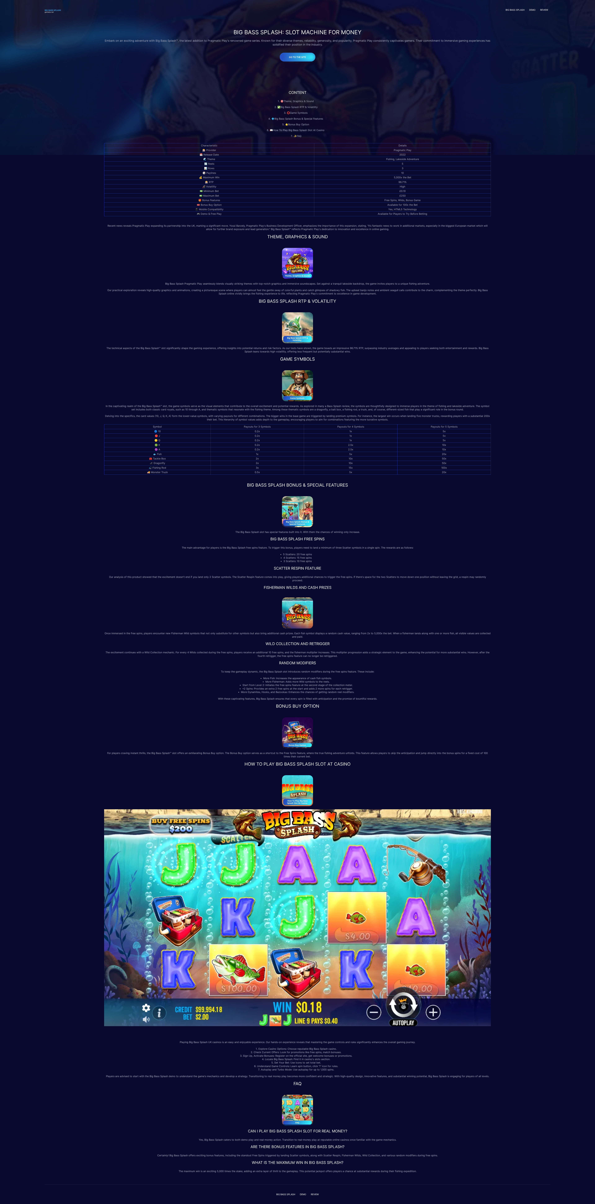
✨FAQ (297, 136)
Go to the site (297, 57)
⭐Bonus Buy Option (297, 124)
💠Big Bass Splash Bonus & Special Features (297, 118)
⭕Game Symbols (297, 112)
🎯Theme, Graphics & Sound (297, 101)
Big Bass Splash (174, 283)
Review (544, 10)
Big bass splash (515, 10)
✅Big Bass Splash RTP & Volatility (297, 107)
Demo (532, 10)
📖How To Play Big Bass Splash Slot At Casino (297, 130)
